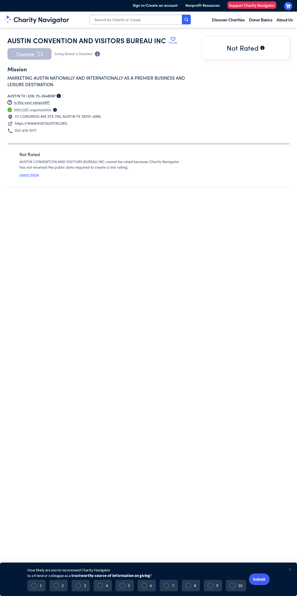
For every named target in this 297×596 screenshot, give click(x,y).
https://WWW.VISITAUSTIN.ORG (41, 123)
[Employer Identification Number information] (59, 96)
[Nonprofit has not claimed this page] (9, 102)
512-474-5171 (25, 130)
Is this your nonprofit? (32, 102)
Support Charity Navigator (251, 5)
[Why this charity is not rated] (262, 48)
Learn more (29, 174)
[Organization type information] (55, 110)
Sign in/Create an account (155, 5)
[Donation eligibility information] (97, 53)
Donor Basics (260, 20)
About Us (285, 20)
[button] (29, 54)
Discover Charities (228, 20)
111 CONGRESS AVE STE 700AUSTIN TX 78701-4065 (58, 116)
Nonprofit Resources (202, 5)
